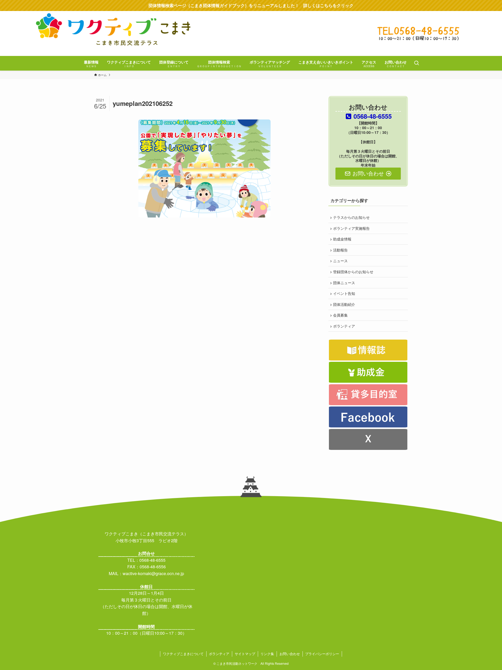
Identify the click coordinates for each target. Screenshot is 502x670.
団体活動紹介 (344, 304)
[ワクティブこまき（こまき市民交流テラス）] (251, 33)
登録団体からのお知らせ (353, 271)
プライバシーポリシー (322, 653)
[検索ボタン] (416, 63)
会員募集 (340, 315)
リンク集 (267, 653)
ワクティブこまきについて (183, 653)
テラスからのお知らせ (351, 217)
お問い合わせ (289, 653)
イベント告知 (344, 293)
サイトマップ (245, 653)
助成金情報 (342, 239)
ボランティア (344, 326)
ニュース (340, 260)
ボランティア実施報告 (351, 228)
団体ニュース (344, 282)
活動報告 (340, 250)
